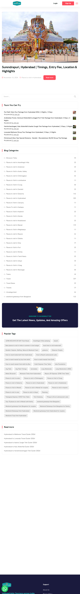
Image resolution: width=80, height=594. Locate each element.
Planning (45, 392)
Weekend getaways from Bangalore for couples (21, 406)
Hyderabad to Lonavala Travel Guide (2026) (19, 438)
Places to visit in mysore (60, 387)
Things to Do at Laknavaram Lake (57, 397)
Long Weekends (46, 369)
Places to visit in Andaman (15, 167)
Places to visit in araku (13, 378)
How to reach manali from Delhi (44, 359)
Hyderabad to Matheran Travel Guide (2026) (19, 434)
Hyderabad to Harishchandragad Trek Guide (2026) (22, 451)
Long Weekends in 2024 (63, 369)
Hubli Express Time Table (42, 364)
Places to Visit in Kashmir (15, 212)
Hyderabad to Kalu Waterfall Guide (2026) (19, 447)
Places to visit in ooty (12, 392)
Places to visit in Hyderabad (31, 78)
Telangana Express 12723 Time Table (18, 397)
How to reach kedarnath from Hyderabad (19, 355)
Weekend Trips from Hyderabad (16, 415)
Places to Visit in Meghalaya (16, 229)
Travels (8, 288)
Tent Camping (38, 397)
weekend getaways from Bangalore (18, 297)
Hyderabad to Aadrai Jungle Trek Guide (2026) (20, 443)
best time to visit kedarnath (52, 345)
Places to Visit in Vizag (14, 265)
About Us (46, 590)
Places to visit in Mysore (14, 234)
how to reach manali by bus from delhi (18, 359)
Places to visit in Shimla (14, 252)
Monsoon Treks (11, 158)
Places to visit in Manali (14, 225)
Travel (8, 279)
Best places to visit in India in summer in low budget (22, 345)
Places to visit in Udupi (14, 261)
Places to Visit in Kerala (14, 216)
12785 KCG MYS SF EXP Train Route (17, 341)
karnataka (34, 369)
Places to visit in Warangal (15, 270)
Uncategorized (11, 292)
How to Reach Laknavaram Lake (46, 355)
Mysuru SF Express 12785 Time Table (57, 373)
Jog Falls (8, 369)
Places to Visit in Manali (13, 387)
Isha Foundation (60, 364)
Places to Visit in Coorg (14, 185)
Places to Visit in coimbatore (16, 180)
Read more (49, 78)
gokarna (45, 350)
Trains (8, 274)
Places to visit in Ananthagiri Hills (17, 162)
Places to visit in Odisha (14, 238)
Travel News (10, 283)
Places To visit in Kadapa (15, 207)
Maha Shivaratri (11, 373)
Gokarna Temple (57, 350)
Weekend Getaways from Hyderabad (17, 411)
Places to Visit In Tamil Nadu (16, 256)
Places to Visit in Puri (13, 247)
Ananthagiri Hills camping (41, 341)
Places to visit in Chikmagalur (16, 176)
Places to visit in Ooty (13, 243)
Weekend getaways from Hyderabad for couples (49, 411)
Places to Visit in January (15, 203)
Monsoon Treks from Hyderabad (30, 373)
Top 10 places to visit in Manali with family (19, 401)
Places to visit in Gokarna (15, 194)
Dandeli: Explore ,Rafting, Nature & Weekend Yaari (22, 350)
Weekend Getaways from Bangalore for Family (55, 406)
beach (56, 341)
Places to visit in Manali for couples (36, 387)
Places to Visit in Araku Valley (16, 171)
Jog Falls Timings (21, 369)
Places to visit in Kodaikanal (16, 221)
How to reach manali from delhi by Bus (18, 364)
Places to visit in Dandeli (14, 189)
